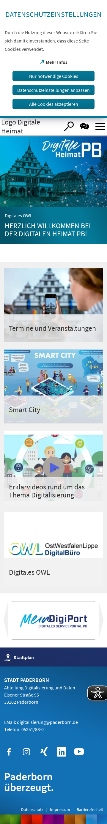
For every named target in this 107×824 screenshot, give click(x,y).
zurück (106, 622)
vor (5, 622)
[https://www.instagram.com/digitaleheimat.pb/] (26, 752)
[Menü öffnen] (100, 126)
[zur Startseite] (30, 127)
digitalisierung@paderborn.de (47, 722)
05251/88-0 (32, 729)
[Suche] (68, 126)
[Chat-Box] (84, 126)
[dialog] (53, 59)
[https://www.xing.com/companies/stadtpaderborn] (44, 752)
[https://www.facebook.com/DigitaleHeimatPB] (9, 752)
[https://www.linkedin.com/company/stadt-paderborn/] (61, 752)
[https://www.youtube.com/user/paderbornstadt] (79, 752)
